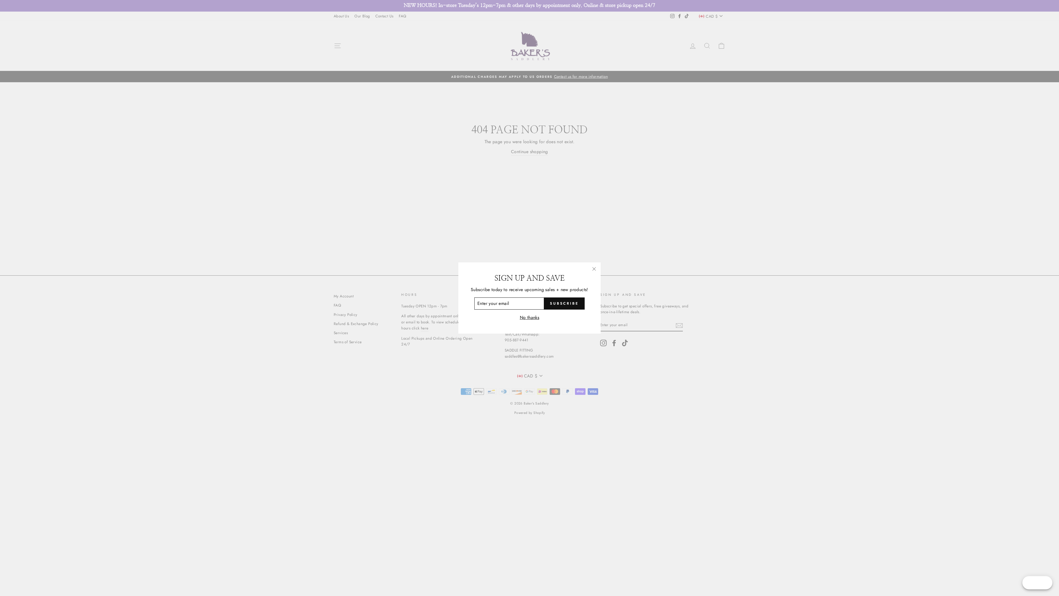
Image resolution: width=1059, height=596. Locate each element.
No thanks (529, 317)
